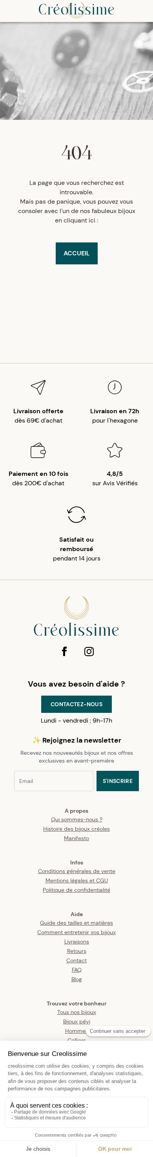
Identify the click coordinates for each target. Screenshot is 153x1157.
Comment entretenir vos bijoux (76, 932)
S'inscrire (118, 781)
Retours (76, 951)
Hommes (76, 1030)
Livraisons (76, 941)
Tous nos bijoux (76, 1012)
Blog (76, 979)
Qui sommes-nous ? (76, 819)
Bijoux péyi (76, 1021)
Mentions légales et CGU (77, 880)
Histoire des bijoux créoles (76, 828)
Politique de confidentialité (76, 889)
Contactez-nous (76, 704)
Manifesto (76, 838)
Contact (76, 960)
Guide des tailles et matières (76, 922)
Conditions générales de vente (76, 871)
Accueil (77, 253)
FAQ (77, 969)
